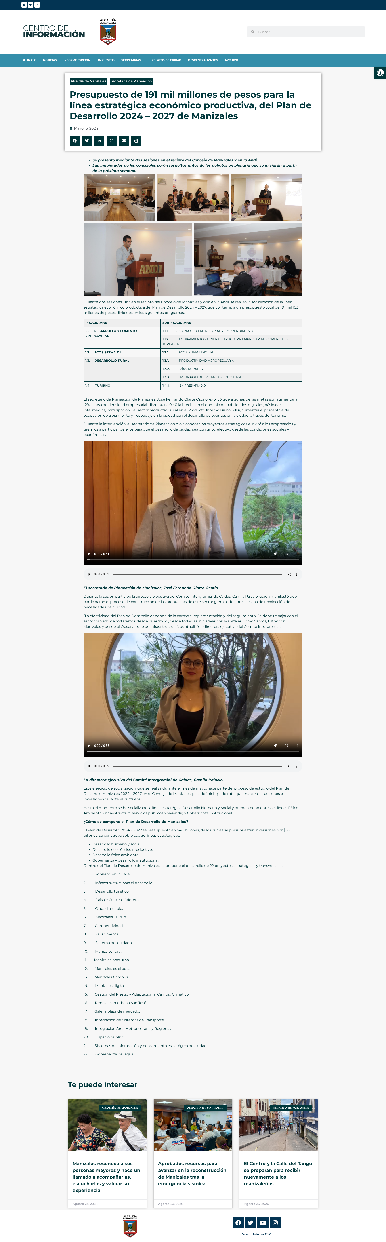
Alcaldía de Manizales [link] (88, 81)
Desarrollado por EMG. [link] (257, 1234)
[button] (75, 141)
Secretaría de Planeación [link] (131, 81)
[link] (380, 73)
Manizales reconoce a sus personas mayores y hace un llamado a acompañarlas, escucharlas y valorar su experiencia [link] (106, 1177)
